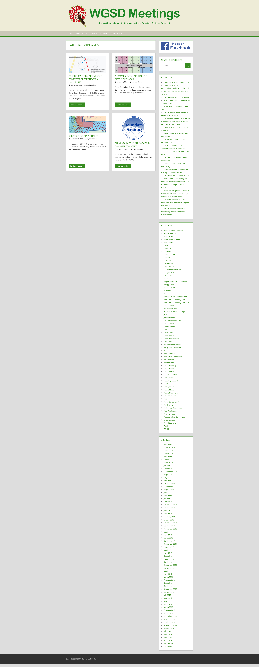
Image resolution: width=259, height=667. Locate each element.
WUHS (166, 429)
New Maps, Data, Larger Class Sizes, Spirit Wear (131, 77)
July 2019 (167, 511)
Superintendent (170, 396)
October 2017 (169, 541)
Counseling (168, 257)
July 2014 (167, 631)
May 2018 (167, 532)
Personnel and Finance (173, 345)
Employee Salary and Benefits (175, 281)
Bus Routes (168, 242)
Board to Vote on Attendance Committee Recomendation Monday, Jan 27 (85, 79)
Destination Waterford (172, 269)
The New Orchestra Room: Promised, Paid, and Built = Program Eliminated (175, 202)
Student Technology (171, 393)
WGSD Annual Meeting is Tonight (176, 97)
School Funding (170, 366)
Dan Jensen (168, 263)
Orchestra (168, 341)
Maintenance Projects (172, 320)
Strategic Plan (169, 387)
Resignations (169, 363)
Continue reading (76, 105)
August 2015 (169, 592)
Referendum (169, 359)
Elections (167, 278)
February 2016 (169, 580)
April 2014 (168, 640)
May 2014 (167, 637)
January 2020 (169, 499)
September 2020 (170, 486)
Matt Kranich (169, 323)
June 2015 (168, 598)
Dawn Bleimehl (170, 266)
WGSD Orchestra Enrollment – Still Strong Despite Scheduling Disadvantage (174, 211)
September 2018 (170, 529)
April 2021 (168, 481)
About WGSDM (81, 33)
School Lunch (169, 369)
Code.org (167, 251)
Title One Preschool (171, 411)
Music (166, 329)
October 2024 (169, 450)
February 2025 (169, 447)
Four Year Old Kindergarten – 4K (176, 302)
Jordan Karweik (170, 317)
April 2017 (168, 553)
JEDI (165, 314)
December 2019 (170, 502)
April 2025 (168, 444)
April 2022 (168, 456)
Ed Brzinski (168, 275)
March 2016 (168, 577)
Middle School (169, 326)
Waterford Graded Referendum (176, 82)
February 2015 (169, 610)
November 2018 (170, 523)
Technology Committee (173, 408)
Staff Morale (168, 378)
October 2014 (169, 622)
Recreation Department (173, 357)
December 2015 (170, 583)
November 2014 (170, 619)
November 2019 (170, 505)
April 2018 (168, 535)
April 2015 (168, 604)
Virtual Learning (170, 423)
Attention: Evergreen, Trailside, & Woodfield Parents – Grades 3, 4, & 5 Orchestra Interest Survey (175, 193)
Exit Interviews (169, 287)
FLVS (165, 293)
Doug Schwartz (169, 272)
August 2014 (169, 628)
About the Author (117, 33)
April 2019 (168, 514)
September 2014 (170, 625)
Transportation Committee (174, 417)
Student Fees (169, 390)
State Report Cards (171, 381)
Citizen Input (169, 245)
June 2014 (168, 634)
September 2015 (170, 589)
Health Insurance (170, 308)
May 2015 (167, 601)
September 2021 (170, 472)
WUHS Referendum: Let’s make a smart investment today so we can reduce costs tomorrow (175, 121)
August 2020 (169, 490)
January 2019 (169, 520)
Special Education (170, 375)
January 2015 (169, 613)
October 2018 (169, 526)
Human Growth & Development (176, 311)
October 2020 (169, 484)
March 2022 (168, 459)
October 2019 (169, 508)
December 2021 (170, 468)
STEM (166, 384)
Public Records (169, 354)
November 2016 (170, 559)
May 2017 (167, 550)
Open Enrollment (170, 335)
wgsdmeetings (91, 85)
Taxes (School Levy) (171, 402)
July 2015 (167, 595)
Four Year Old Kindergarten (174, 299)
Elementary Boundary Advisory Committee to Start (132, 144)
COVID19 (167, 260)
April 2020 (168, 496)
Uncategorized (169, 420)
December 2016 (170, 556)
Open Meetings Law (99, 33)
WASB (166, 426)
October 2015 (169, 586)
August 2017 (169, 547)
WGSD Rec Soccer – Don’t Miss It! (176, 175)
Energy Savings (169, 284)
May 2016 (167, 571)
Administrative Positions (173, 230)
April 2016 (168, 574)
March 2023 (168, 453)
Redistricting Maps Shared (83, 136)
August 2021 (169, 474)
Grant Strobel (169, 305)
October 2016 (169, 562)
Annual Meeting (170, 233)
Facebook (167, 290)
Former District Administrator (175, 296)
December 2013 (170, 646)
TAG (165, 399)
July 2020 (167, 493)
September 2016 (170, 565)
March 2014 (168, 643)
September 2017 (170, 544)
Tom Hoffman (169, 414)
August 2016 (169, 568)
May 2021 (167, 477)
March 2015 (168, 607)
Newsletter (168, 332)
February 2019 (169, 517)
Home (70, 33)
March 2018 (168, 538)
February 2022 (169, 462)
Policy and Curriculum (172, 347)
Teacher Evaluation (171, 405)
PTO (165, 350)
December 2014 (170, 616)
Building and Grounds (172, 239)
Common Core (169, 254)
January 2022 (169, 465)
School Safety (169, 372)
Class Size (167, 248)
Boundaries (168, 236)
